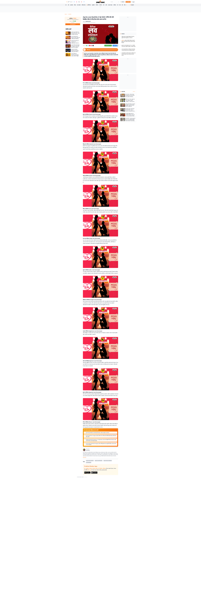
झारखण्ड (71, 4)
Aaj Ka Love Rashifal (98, 460)
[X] (79, 2)
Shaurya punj (88, 21)
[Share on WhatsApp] (86, 45)
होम (68, 4)
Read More (84, 457)
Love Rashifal (88, 462)
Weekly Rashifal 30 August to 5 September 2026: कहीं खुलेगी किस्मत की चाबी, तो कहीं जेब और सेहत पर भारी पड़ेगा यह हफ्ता (101, 440)
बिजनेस (97, 4)
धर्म (117, 4)
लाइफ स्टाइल (110, 4)
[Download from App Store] (94, 473)
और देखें (134, 91)
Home (66, 14)
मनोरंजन (100, 4)
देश (122, 4)
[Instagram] (76, 2)
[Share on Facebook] (88, 45)
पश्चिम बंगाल (83, 4)
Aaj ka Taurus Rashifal (107, 460)
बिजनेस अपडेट (95, 468)
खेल (120, 4)
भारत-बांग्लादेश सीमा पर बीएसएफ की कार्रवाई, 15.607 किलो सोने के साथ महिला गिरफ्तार (128, 50)
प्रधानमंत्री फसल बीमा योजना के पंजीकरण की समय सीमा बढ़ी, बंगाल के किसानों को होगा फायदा (128, 54)
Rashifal (69, 14)
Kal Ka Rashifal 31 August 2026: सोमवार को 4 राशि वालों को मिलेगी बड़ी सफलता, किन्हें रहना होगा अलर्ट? (101, 436)
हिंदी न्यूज (89, 470)
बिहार (75, 4)
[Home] (100, 2)
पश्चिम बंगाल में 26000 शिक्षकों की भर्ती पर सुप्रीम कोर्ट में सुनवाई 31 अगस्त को (128, 37)
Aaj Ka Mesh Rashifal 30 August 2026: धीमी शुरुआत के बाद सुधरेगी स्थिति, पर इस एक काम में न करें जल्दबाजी (101, 444)
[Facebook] (74, 2)
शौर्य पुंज (88, 450)
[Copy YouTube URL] (89, 45)
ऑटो (106, 4)
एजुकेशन (93, 4)
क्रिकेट (101, 468)
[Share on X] (93, 45)
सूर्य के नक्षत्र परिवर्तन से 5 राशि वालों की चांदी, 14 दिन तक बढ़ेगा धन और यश (97, 432)
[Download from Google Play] (87, 473)
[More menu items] (126, 5)
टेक (103, 4)
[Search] (118, 1)
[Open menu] (66, 5)
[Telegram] (84, 2)
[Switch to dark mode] (122, 2)
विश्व (124, 4)
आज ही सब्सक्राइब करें (72, 24)
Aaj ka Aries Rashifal (89, 460)
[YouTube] (81, 2)
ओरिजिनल (89, 4)
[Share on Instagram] (91, 45)
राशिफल (114, 4)
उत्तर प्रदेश (78, 4)
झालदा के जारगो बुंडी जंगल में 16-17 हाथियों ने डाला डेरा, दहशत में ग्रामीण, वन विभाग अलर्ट (128, 46)
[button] (100, 34)
